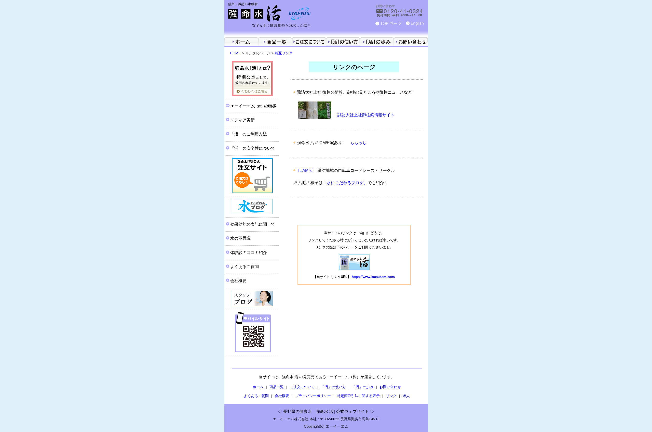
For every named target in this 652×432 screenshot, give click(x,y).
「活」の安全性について (252, 148)
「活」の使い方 (333, 387)
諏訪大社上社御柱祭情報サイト (366, 115)
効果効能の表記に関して (252, 224)
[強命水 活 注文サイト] (252, 176)
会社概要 (238, 280)
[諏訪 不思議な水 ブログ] (252, 298)
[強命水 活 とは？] (252, 78)
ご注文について (302, 387)
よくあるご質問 (244, 266)
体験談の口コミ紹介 (248, 252)
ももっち (358, 143)
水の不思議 (240, 238)
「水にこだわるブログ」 (345, 183)
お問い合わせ (390, 387)
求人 (406, 396)
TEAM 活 (305, 170)
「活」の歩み (362, 387)
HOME (235, 53)
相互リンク (284, 53)
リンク (391, 396)
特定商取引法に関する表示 (358, 396)
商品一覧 (276, 387)
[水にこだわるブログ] (252, 206)
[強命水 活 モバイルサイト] (252, 332)
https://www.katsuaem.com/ (373, 277)
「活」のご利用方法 (248, 134)
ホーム (258, 387)
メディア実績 (242, 120)
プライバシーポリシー (313, 396)
